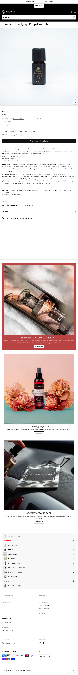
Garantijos (5, 628)
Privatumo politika (8, 630)
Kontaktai (42, 614)
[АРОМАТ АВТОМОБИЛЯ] (39, 475)
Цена (3, 111)
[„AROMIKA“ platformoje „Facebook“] (44, 643)
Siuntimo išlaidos (18, 119)
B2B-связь (39, 6)
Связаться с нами (7, 600)
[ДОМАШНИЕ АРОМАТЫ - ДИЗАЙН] (39, 300)
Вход (3, 605)
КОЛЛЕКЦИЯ (39, 346)
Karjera (41, 611)
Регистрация (6, 603)
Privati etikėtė (43, 603)
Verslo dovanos (44, 608)
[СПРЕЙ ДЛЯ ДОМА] (39, 389)
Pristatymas (6, 625)
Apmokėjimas (6, 622)
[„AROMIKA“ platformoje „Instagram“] (40, 643)
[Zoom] (75, 102)
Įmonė (41, 600)
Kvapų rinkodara (44, 605)
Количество (6, 122)
